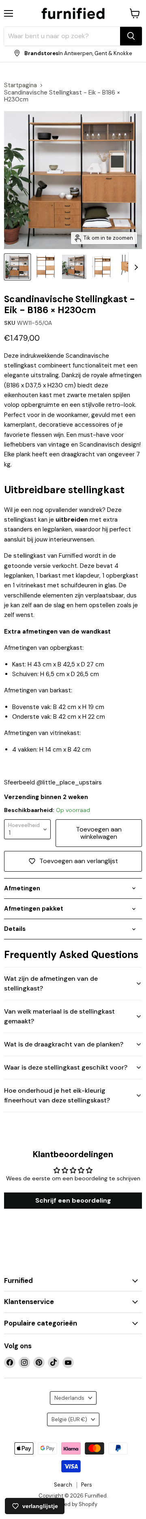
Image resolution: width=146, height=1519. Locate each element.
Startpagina (20, 85)
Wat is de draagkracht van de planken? (63, 1044)
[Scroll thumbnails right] (134, 267)
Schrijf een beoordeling (73, 1200)
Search (63, 1484)
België (69, 1419)
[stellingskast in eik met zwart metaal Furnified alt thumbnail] (17, 267)
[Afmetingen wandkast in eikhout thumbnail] (103, 267)
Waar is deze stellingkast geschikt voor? (65, 1067)
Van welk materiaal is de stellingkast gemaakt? (59, 1016)
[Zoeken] (131, 36)
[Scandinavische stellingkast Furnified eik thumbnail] (74, 267)
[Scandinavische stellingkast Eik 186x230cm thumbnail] (46, 267)
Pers (86, 1484)
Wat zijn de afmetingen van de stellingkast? (51, 983)
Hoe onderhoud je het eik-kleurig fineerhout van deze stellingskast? (57, 1095)
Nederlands (69, 1397)
